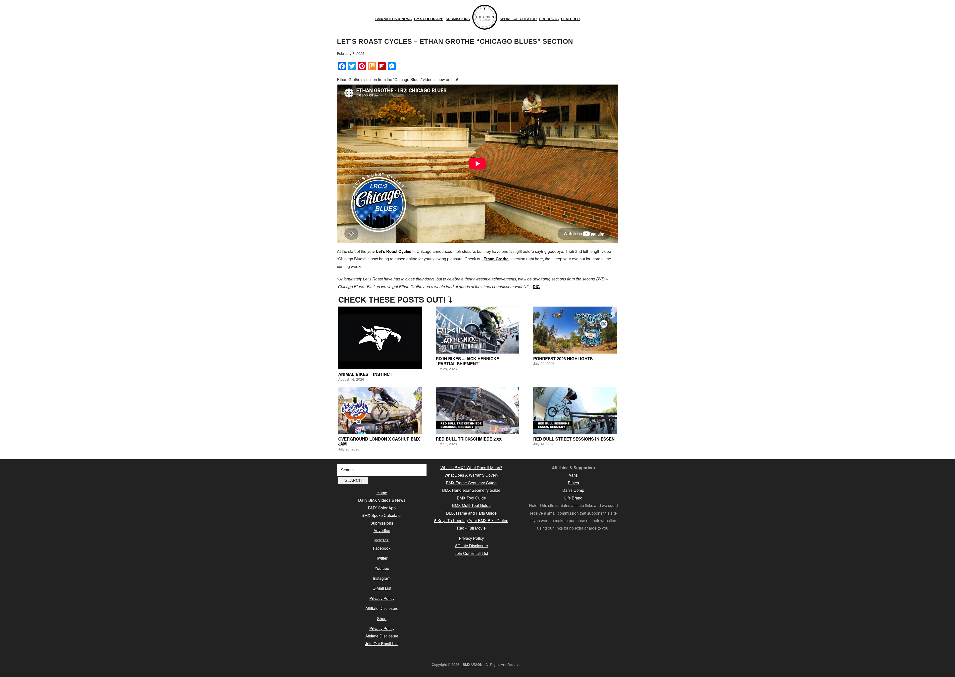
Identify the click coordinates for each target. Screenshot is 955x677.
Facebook (381, 548)
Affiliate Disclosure (381, 608)
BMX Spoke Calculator (382, 515)
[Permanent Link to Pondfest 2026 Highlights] (575, 330)
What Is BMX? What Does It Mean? (471, 467)
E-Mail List (382, 588)
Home (382, 493)
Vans (573, 475)
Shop (381, 618)
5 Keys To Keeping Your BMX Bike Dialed (471, 520)
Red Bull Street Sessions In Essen (574, 439)
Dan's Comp (573, 490)
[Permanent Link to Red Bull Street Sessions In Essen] (575, 410)
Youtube (382, 568)
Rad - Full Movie (471, 528)
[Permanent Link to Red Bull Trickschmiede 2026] (477, 410)
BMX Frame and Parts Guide (471, 513)
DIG (536, 286)
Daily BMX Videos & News (381, 500)
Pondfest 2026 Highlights (563, 358)
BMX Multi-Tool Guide (471, 505)
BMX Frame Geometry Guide (471, 483)
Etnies (573, 483)
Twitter (381, 558)
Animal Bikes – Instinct (365, 374)
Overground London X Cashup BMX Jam (379, 441)
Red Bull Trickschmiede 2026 (469, 439)
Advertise (382, 530)
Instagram (381, 578)
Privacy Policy (381, 598)
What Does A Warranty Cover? (471, 475)
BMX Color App (382, 508)
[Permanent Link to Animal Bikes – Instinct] (380, 338)
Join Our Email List (381, 643)
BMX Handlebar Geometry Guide (471, 490)
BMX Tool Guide (471, 498)
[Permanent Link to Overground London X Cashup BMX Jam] (380, 410)
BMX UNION (472, 665)
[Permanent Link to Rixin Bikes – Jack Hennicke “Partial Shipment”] (477, 330)
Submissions (381, 523)
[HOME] (484, 17)
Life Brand (573, 498)
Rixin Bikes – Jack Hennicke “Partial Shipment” (467, 361)
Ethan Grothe (496, 259)
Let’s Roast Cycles (393, 251)
